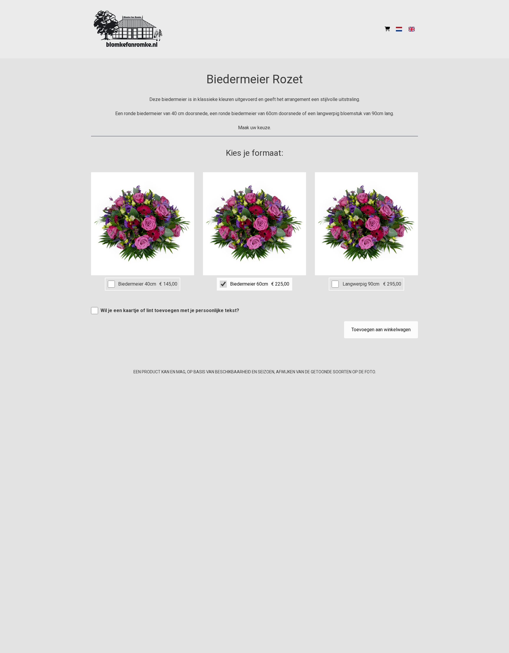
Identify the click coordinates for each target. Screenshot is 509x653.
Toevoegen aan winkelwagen (381, 329)
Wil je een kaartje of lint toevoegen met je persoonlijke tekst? (169, 310)
